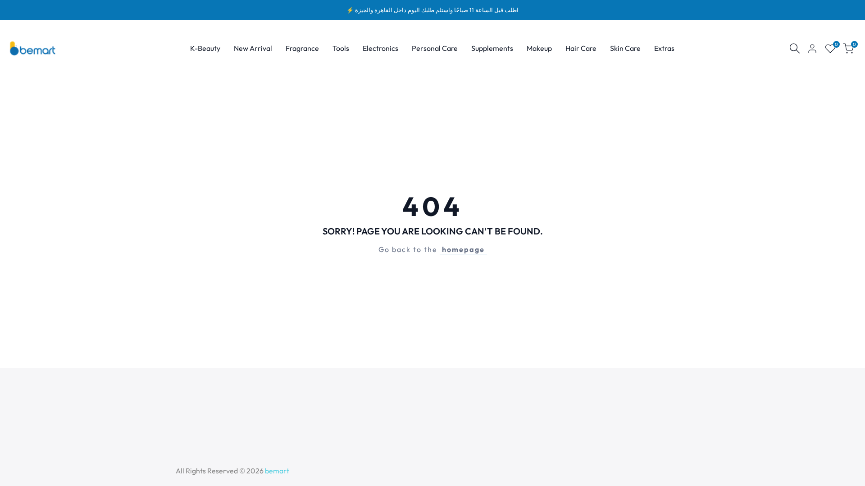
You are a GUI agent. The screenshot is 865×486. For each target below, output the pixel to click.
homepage (463, 249)
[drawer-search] (795, 48)
